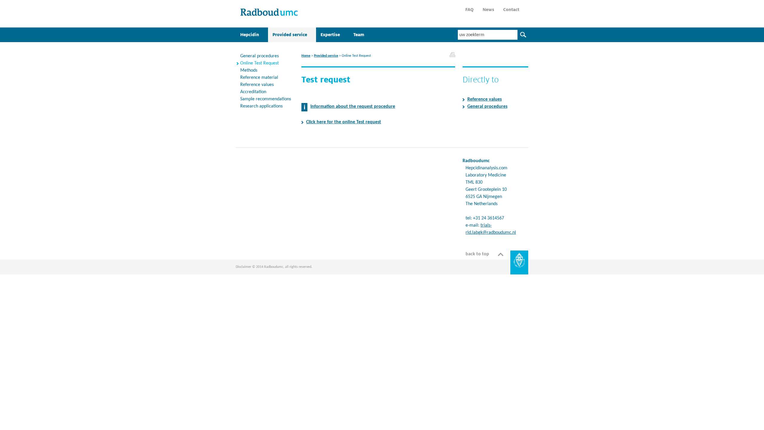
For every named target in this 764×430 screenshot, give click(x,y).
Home (305, 56)
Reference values (484, 99)
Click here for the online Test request (343, 122)
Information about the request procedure (352, 106)
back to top (477, 254)
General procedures (487, 106)
